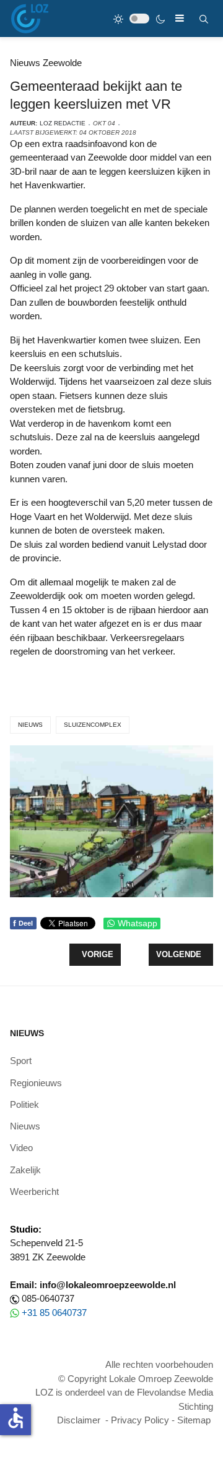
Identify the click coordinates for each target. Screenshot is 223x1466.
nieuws (30, 724)
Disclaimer (78, 1420)
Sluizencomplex (92, 724)
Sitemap (194, 1420)
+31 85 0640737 (54, 1312)
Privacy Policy (140, 1420)
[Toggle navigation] (179, 18)
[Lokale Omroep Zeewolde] (30, 18)
